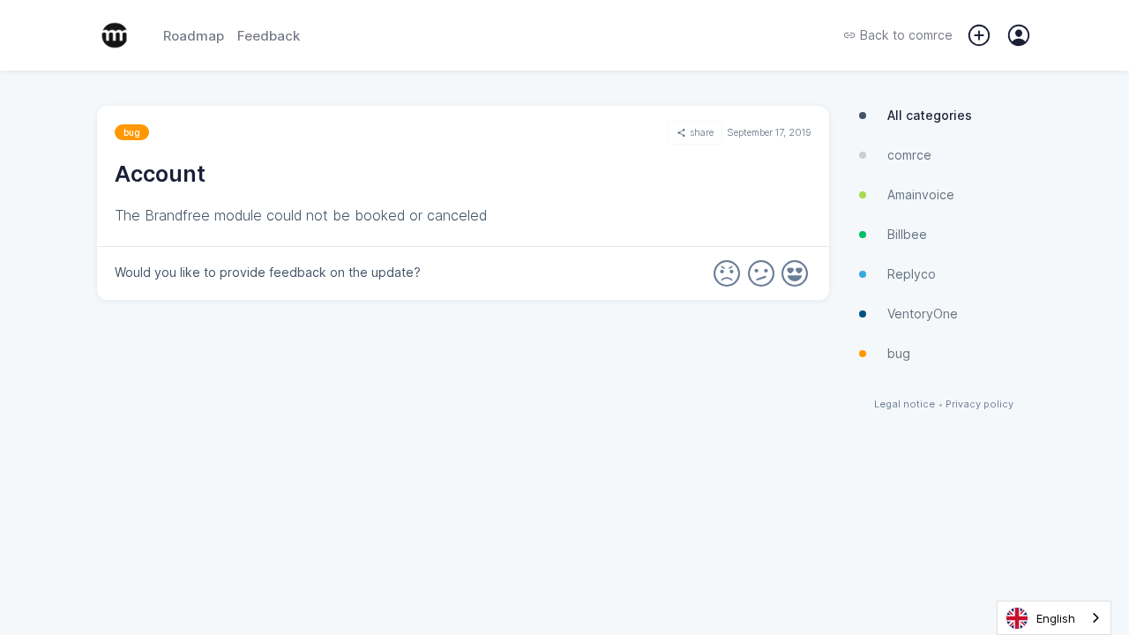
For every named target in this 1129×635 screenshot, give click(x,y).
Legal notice (904, 404)
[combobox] (1054, 618)
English (1055, 618)
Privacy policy (979, 404)
